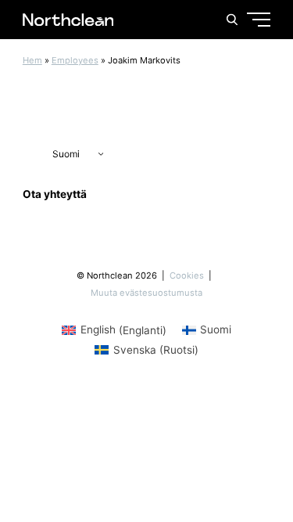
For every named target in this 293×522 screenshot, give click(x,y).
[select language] (68, 154)
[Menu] (229, 78)
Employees (75, 60)
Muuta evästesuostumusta (146, 292)
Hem (32, 60)
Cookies (188, 275)
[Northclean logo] (68, 19)
